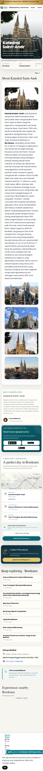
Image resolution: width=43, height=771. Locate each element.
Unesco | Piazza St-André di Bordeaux (23, 507)
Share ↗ (37, 73)
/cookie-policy (8, 763)
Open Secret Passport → (22, 560)
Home (33, 7)
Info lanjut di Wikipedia (14, 661)
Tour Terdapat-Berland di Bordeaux (22, 517)
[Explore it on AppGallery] (21, 448)
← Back (5, 34)
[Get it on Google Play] (31, 443)
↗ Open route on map (21, 533)
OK (5, 767)
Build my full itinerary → (21, 538)
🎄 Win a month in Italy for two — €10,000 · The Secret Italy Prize (20, 2)
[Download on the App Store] (12, 443)
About (40, 7)
